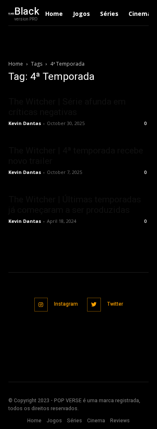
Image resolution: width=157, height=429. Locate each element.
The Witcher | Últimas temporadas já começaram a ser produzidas (74, 204)
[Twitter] (94, 305)
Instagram (66, 304)
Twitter (115, 304)
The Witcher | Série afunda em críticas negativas (67, 107)
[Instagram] (41, 305)
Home (15, 63)
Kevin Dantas (24, 123)
